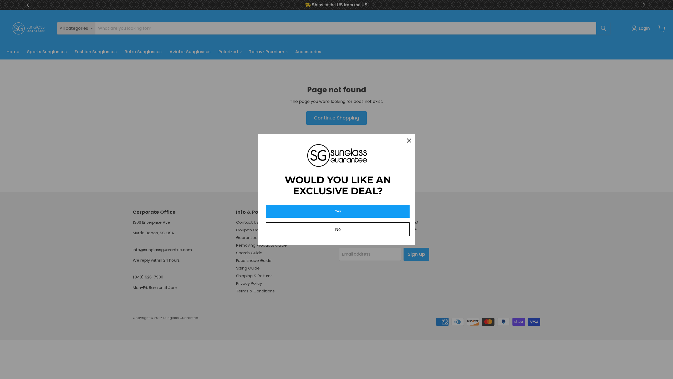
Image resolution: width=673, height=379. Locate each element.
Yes (338, 211)
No (338, 229)
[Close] (409, 140)
